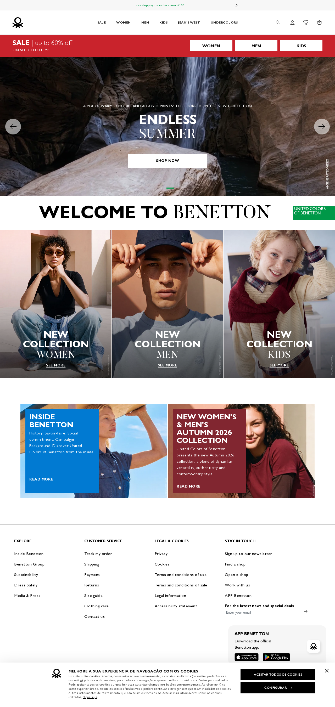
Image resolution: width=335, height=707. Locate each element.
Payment (92, 574)
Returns (91, 584)
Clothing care (96, 605)
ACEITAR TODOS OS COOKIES (278, 674)
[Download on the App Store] (246, 657)
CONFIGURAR (275, 687)
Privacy (161, 553)
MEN (145, 22)
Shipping (91, 564)
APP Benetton (238, 595)
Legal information (170, 595)
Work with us (237, 584)
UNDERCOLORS (224, 22)
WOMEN (123, 22)
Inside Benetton (29, 553)
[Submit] (306, 611)
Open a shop (236, 574)
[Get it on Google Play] (276, 657)
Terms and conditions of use (181, 574)
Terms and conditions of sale (181, 584)
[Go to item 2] (170, 188)
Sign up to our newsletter (248, 553)
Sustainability (26, 574)
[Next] (236, 5)
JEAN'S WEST (189, 22)
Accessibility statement (176, 605)
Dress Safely (25, 584)
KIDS (163, 22)
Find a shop (235, 564)
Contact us (94, 616)
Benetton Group (29, 564)
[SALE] (167, 46)
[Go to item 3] (173, 188)
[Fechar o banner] (327, 670)
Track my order (98, 553)
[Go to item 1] (165, 188)
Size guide (93, 595)
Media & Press (27, 595)
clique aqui (90, 697)
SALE (101, 22)
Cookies (162, 564)
